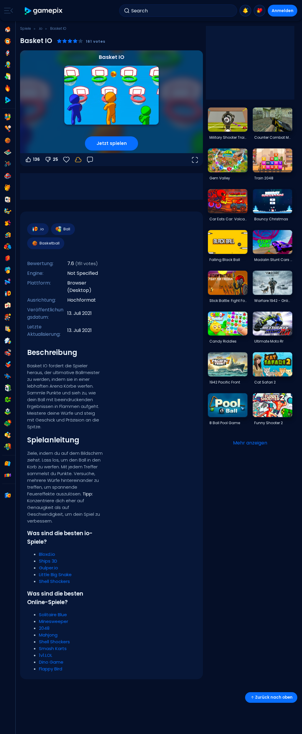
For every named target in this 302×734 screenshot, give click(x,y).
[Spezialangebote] (7, 100)
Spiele (25, 28)
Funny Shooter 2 (268, 422)
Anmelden (282, 11)
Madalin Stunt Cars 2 (273, 259)
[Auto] (7, 176)
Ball (66, 229)
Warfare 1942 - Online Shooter (273, 300)
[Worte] (7, 435)
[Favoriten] (259, 10)
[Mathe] (7, 329)
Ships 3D (48, 561)
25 (55, 159)
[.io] (7, 294)
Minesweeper (53, 621)
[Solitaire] (7, 388)
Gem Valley (219, 178)
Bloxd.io (47, 554)
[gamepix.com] (44, 11)
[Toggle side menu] (7, 10)
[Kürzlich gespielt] (7, 41)
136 (36, 159)
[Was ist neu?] (245, 10)
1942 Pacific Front (224, 382)
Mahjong (48, 635)
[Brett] (7, 152)
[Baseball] (7, 129)
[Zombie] (7, 447)
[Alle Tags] (7, 464)
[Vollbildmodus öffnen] (194, 159)
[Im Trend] (7, 88)
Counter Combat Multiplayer (273, 137)
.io (40, 28)
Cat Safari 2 (265, 382)
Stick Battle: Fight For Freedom (228, 300)
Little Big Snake (55, 574)
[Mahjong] (7, 305)
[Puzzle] (7, 341)
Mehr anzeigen (250, 442)
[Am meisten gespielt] (7, 53)
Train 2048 (263, 178)
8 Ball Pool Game (224, 422)
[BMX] (7, 164)
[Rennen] (7, 352)
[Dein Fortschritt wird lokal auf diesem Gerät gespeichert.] (78, 159)
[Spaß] (7, 270)
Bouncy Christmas (271, 218)
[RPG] (7, 364)
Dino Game (51, 662)
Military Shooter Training (228, 137)
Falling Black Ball (224, 259)
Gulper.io (48, 568)
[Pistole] (7, 282)
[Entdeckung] (7, 65)
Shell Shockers (54, 581)
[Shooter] (7, 376)
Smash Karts (53, 648)
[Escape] (7, 235)
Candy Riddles (223, 341)
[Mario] (7, 317)
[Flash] (7, 258)
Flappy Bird (50, 669)
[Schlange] (7, 400)
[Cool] (7, 211)
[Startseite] (7, 29)
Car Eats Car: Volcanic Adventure (228, 218)
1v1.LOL (45, 655)
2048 (44, 628)
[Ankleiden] (7, 223)
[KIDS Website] (7, 475)
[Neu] (7, 76)
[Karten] (7, 199)
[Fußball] (7, 411)
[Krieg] (7, 423)
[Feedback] (89, 159)
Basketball (50, 243)
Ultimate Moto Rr (268, 341)
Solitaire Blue (53, 614)
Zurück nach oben (274, 697)
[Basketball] (7, 140)
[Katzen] (7, 188)
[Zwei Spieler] (7, 117)
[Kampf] (7, 246)
